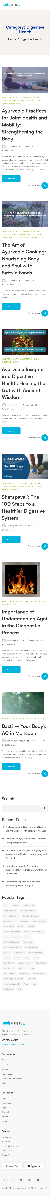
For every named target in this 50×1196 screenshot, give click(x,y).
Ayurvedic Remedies (30, 916)
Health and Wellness (30, 100)
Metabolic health (25, 963)
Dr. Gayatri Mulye (13, 146)
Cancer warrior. (9, 921)
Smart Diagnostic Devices (13, 979)
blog (36, 97)
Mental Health (9, 963)
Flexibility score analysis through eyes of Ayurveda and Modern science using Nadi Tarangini (26, 854)
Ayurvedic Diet (28, 905)
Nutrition (22, 968)
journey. (17, 958)
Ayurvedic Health (10, 911)
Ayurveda (6, 97)
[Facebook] (5, 1180)
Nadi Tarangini (9, 968)
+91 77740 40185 (10, 1040)
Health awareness (11, 103)
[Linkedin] (29, 1180)
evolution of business (12, 932)
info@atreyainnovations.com (13, 1044)
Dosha (20, 926)
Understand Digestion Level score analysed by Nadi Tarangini (22, 883)
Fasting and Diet (28, 234)
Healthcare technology (12, 947)
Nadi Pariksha (41, 963)
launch (36, 958)
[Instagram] (13, 1180)
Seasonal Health (39, 973)
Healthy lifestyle (31, 947)
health (27, 937)
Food (40, 234)
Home (12, 39)
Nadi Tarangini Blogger (15, 741)
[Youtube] (38, 1180)
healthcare (28, 942)
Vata (35, 984)
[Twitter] (21, 1180)
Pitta (32, 968)
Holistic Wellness (35, 952)
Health (40, 719)
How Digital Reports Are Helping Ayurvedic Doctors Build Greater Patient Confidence (26, 870)
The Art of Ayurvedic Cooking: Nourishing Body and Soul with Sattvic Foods (24, 259)
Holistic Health (19, 952)
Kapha (27, 958)
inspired (7, 958)
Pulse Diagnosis (9, 973)
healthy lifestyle (11, 489)
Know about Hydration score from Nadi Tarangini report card (25, 840)
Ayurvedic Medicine (28, 911)
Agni (5, 905)
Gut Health (16, 937)
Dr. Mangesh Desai (14, 525)
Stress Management (11, 984)
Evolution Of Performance (34, 932)
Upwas (26, 984)
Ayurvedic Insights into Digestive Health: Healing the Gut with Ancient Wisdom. (23, 383)
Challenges (24, 921)
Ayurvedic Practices (23, 483)
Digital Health (9, 926)
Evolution (31, 926)
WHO (19, 989)
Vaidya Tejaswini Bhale (15, 640)
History (6, 952)
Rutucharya (24, 973)
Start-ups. (31, 979)
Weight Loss (8, 989)
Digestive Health (10, 100)
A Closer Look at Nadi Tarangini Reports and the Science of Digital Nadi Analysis (25, 829)
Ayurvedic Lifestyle (23, 97)
